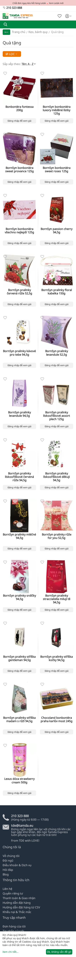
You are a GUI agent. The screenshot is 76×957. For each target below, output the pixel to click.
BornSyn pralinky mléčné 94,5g (19, 536)
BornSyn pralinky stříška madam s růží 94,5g (19, 719)
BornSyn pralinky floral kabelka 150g (56, 291)
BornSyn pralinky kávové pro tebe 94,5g (19, 352)
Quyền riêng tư (13, 893)
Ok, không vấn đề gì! (59, 951)
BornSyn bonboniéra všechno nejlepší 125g (19, 230)
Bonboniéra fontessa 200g (19, 108)
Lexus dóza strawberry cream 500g (19, 780)
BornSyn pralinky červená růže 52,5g (19, 291)
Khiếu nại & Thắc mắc (17, 912)
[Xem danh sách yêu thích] (59, 16)
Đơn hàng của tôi (14, 926)
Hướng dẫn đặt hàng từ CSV (21, 907)
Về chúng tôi (11, 856)
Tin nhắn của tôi (13, 931)
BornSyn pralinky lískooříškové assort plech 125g (56, 416)
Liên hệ (7, 889)
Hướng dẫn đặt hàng (17, 903)
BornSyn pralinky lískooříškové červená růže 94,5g (19, 477)
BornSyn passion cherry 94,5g (56, 230)
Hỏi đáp (8, 870)
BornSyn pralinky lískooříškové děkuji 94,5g (56, 477)
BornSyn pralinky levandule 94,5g (19, 414)
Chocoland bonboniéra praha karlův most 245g (56, 719)
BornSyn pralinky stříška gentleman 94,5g (19, 658)
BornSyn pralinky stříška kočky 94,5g (56, 658)
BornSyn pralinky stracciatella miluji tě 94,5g (56, 599)
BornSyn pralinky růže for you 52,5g (56, 536)
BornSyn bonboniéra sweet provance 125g (19, 169)
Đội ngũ (8, 860)
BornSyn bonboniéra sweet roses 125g (57, 169)
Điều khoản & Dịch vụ (17, 865)
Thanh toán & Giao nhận (19, 898)
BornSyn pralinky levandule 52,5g (56, 352)
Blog (6, 874)
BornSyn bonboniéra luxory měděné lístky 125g (57, 110)
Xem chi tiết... (10, 951)
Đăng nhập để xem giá (19, 120)
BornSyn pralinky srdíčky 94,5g (19, 597)
